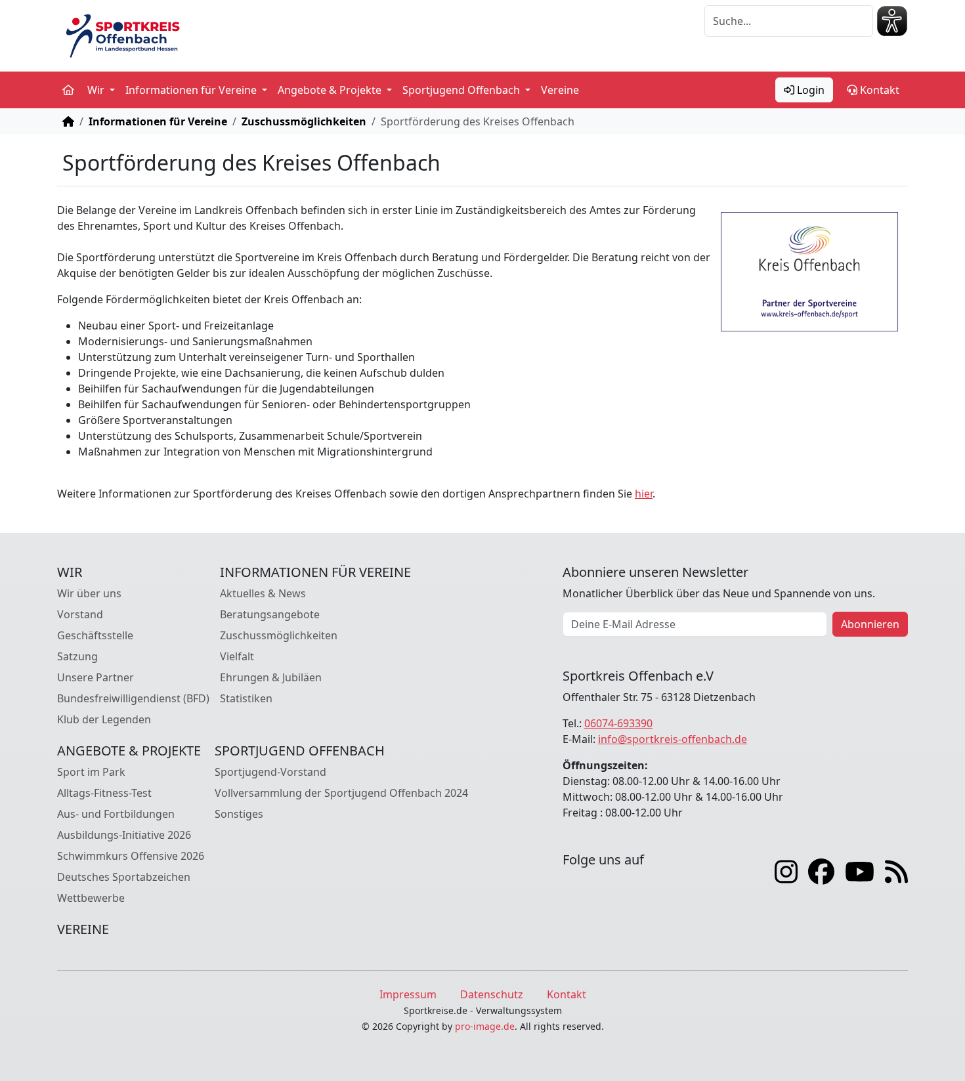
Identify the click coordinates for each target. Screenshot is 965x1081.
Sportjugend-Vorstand (270, 772)
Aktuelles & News (263, 593)
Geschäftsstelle (95, 635)
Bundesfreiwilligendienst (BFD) (133, 698)
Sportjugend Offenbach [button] (462, 90)
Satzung (77, 656)
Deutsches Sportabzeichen (123, 877)
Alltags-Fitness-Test (104, 793)
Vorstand (80, 614)
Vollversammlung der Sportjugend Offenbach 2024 (341, 793)
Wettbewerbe (91, 898)
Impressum (408, 994)
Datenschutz (491, 994)
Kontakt (878, 90)
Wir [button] (97, 90)
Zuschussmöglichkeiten (304, 121)
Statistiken (246, 698)
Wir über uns (89, 593)
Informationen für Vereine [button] (192, 90)
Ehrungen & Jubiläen (271, 677)
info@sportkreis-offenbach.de (672, 739)
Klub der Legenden (104, 719)
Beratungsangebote (270, 614)
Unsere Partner (95, 677)
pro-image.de (485, 1026)
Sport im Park (91, 772)
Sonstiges (239, 814)
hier (644, 493)
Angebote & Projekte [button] (331, 90)
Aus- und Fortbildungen (116, 814)
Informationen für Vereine (158, 121)
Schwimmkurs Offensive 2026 (130, 856)
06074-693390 (618, 723)
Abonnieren (870, 624)
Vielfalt (237, 656)
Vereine (560, 90)
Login (809, 90)
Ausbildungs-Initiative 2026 (124, 835)
